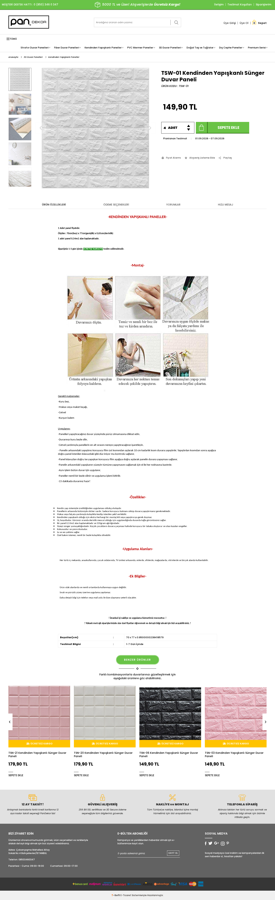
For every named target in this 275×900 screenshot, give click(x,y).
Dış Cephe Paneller (230, 47)
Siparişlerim (263, 4)
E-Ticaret (125, 895)
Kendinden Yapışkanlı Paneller (103, 47)
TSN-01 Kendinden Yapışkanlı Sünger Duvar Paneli (234, 754)
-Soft (115, 895)
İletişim (219, 4)
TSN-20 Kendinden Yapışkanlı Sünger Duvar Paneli (37, 754)
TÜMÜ (13, 39)
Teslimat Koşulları (239, 4)
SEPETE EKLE (15, 775)
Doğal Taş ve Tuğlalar (200, 47)
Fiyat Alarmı (173, 158)
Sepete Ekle (228, 127)
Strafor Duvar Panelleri (34, 47)
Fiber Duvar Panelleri (66, 47)
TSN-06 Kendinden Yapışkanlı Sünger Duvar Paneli (103, 754)
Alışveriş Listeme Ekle (202, 158)
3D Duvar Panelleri (170, 47)
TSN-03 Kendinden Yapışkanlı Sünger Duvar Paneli (168, 754)
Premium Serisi (257, 47)
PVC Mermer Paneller (140, 47)
